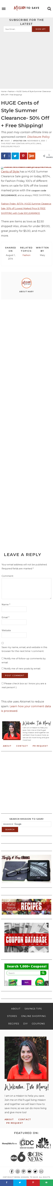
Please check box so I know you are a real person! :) (24, 685)
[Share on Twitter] (15, 156)
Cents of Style (10, 171)
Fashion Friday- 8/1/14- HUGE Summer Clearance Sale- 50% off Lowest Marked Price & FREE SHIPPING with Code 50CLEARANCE (26, 208)
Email (5, 617)
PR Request (40, 746)
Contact (22, 746)
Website (6, 630)
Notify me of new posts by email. (22, 668)
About (7, 746)
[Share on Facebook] (6, 1182)
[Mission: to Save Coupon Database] (26, 953)
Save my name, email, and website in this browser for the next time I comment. (24, 649)
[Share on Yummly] (31, 156)
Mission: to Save (26, 8)
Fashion (26, 255)
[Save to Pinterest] (23, 156)
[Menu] (4, 9)
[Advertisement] (26, 60)
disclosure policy (10, 146)
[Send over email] (46, 1182)
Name (6, 604)
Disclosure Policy (38, 136)
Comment (7, 576)
